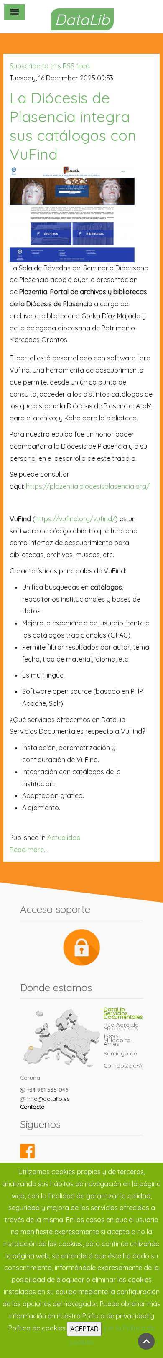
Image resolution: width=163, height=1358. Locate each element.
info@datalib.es (48, 1098)
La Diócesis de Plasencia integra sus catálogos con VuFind (73, 125)
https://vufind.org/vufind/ (75, 519)
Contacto (32, 1106)
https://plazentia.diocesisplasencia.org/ (88, 486)
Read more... (29, 849)
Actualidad (64, 837)
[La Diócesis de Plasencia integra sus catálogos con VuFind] (72, 212)
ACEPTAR (84, 1329)
